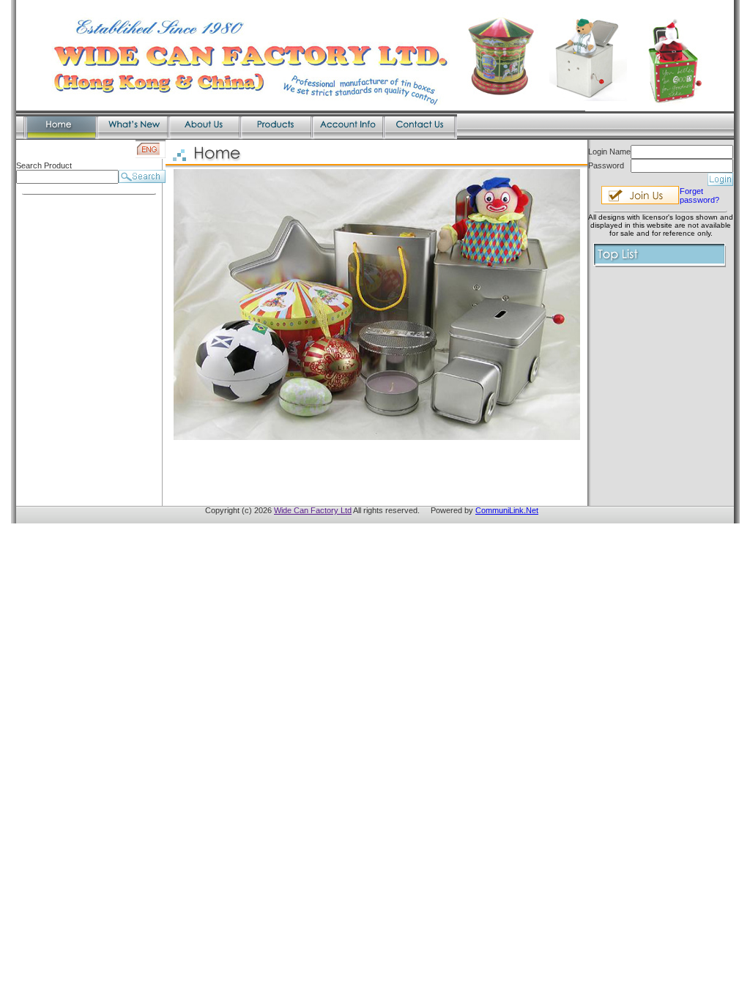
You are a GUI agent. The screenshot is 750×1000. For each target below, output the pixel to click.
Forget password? (699, 195)
